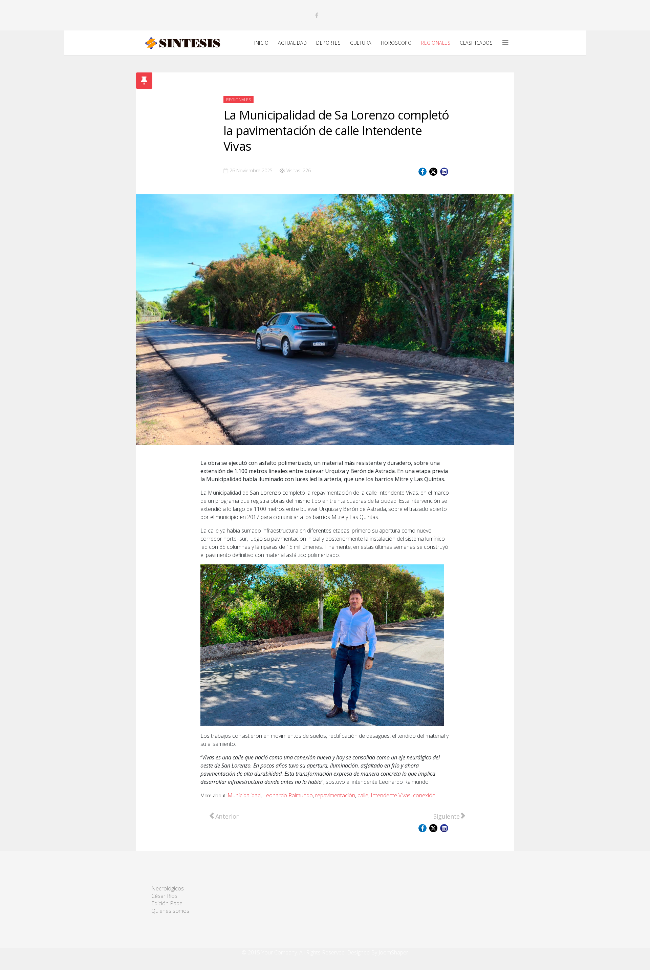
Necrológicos (167, 888)
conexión (424, 795)
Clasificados (476, 43)
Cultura (360, 43)
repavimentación (335, 795)
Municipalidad (244, 795)
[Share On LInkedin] (444, 172)
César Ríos (164, 896)
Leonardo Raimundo (288, 795)
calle (363, 795)
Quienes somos (170, 910)
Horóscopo (396, 43)
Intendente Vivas (391, 795)
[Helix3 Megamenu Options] (505, 42)
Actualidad (292, 43)
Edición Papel (167, 903)
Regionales (435, 43)
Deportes (328, 43)
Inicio (261, 43)
